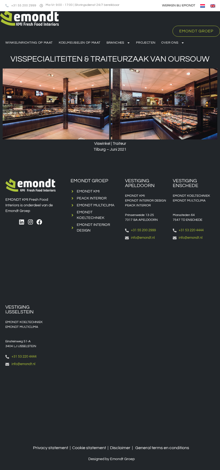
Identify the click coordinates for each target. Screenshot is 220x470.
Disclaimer (120, 448)
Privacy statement (50, 448)
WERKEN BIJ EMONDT (178, 5)
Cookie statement (89, 448)
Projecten (146, 42)
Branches (115, 42)
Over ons (169, 42)
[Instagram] (30, 222)
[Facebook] (39, 222)
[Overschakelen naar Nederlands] (202, 5)
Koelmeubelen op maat (80, 42)
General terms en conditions (162, 448)
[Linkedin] (21, 222)
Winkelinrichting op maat (29, 42)
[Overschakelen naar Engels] (213, 5)
